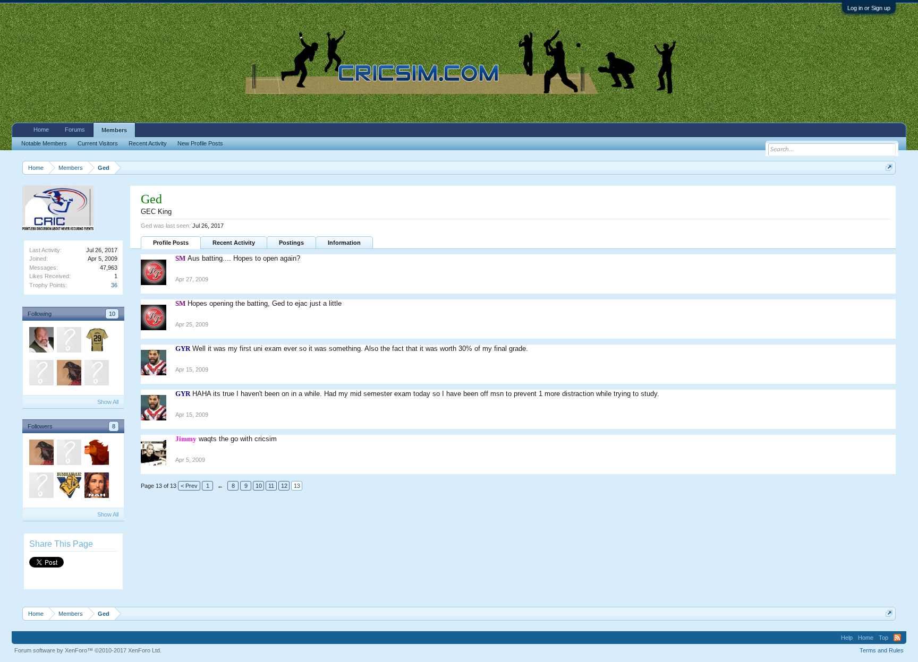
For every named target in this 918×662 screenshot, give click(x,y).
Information (344, 242)
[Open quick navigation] (889, 167)
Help (847, 637)
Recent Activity (233, 242)
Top (883, 637)
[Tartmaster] (41, 341)
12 (284, 486)
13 (297, 486)
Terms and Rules (882, 650)
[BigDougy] (96, 341)
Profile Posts (171, 242)
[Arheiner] (68, 374)
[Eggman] (96, 486)
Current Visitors (98, 143)
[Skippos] (41, 374)
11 (271, 486)
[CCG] (68, 341)
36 (114, 285)
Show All (107, 402)
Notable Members (44, 143)
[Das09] (96, 374)
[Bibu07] (96, 454)
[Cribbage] (68, 486)
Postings (291, 242)
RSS (897, 637)
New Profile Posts (200, 143)
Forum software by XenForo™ (88, 650)
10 (112, 314)
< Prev (189, 486)
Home (41, 129)
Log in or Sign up (868, 8)
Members (114, 130)
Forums (75, 129)
